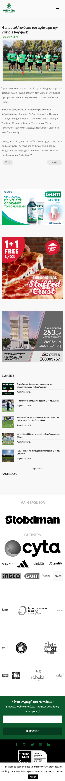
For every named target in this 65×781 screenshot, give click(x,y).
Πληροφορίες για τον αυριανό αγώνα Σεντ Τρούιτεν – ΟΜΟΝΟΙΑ (39, 452)
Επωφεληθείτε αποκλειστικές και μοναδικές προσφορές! (32, 709)
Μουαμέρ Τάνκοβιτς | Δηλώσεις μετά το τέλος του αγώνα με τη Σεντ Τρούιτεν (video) (38, 418)
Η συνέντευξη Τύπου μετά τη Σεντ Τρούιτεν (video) (38, 401)
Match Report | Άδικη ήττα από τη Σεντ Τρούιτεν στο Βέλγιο (38, 435)
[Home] (9, 12)
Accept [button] (33, 777)
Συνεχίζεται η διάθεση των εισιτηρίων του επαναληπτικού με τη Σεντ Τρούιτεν (34, 385)
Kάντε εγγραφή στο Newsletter (32, 702)
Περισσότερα (37, 469)
